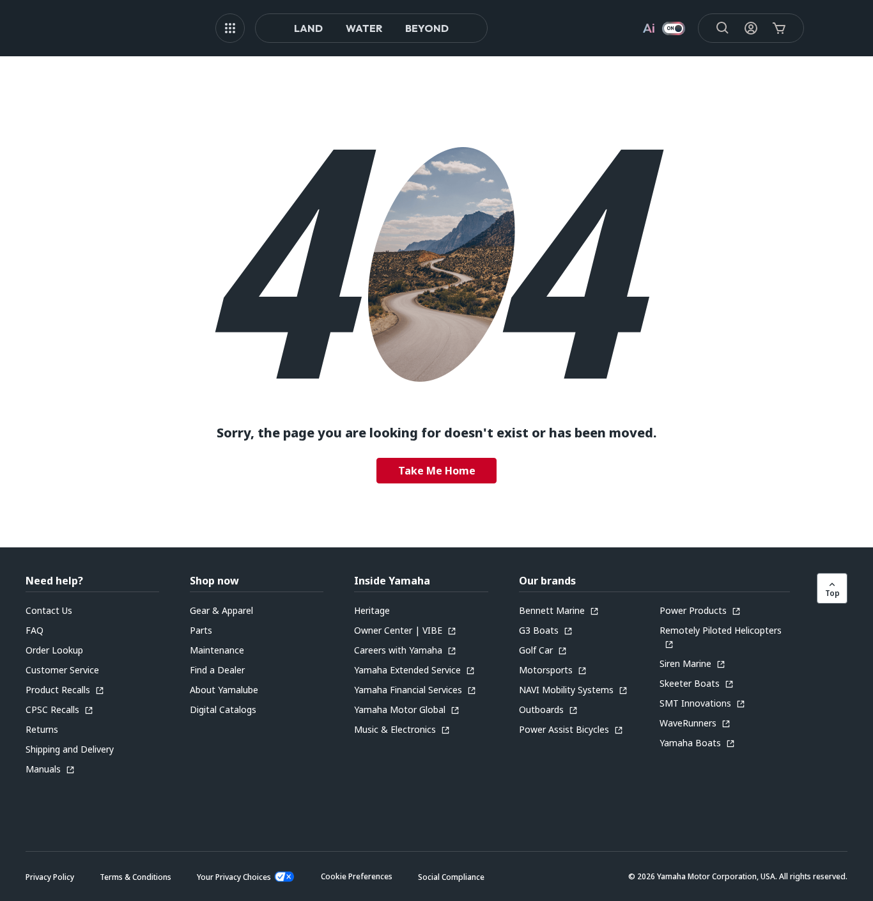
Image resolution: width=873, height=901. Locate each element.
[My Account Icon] (751, 28)
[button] (356, 876)
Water (364, 28)
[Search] (723, 28)
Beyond (427, 28)
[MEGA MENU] (230, 28)
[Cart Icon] (779, 28)
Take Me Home (436, 471)
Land (308, 28)
